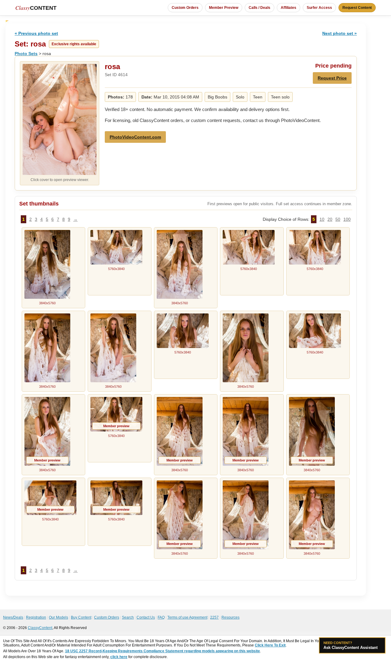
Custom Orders (185, 8)
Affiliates (288, 8)
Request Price (332, 78)
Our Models (58, 617)
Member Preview (223, 8)
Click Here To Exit (270, 645)
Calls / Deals (259, 8)
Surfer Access (319, 8)
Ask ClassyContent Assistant (350, 645)
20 (329, 219)
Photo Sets (26, 53)
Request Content (357, 8)
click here (118, 657)
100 (347, 219)
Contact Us (146, 617)
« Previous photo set (36, 33)
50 (337, 219)
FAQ (161, 617)
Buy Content (81, 617)
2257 (214, 617)
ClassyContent (40, 628)
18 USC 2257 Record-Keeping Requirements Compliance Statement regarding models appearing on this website (162, 651)
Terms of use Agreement (187, 617)
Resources (230, 617)
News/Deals (13, 617)
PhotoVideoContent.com (135, 137)
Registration (36, 617)
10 (322, 219)
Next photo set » (339, 33)
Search (128, 617)
